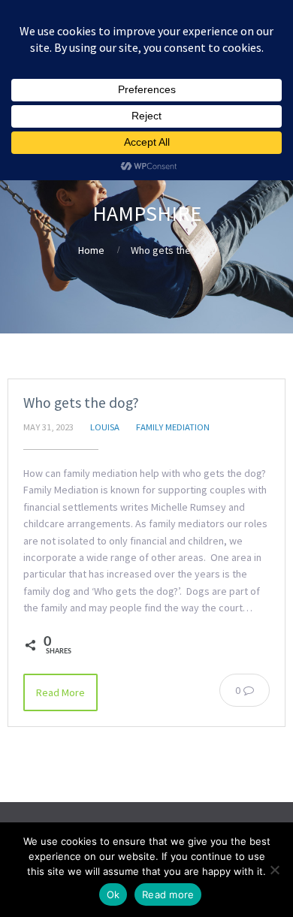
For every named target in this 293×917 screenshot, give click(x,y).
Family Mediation (173, 427)
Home (91, 250)
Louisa (104, 427)
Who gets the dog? (81, 403)
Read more (168, 894)
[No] (274, 869)
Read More (60, 692)
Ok (113, 894)
